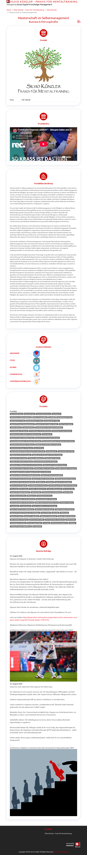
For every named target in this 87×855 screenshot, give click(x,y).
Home (9, 10)
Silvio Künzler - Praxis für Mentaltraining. (28, 10)
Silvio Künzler (52, 10)
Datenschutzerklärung (61, 852)
